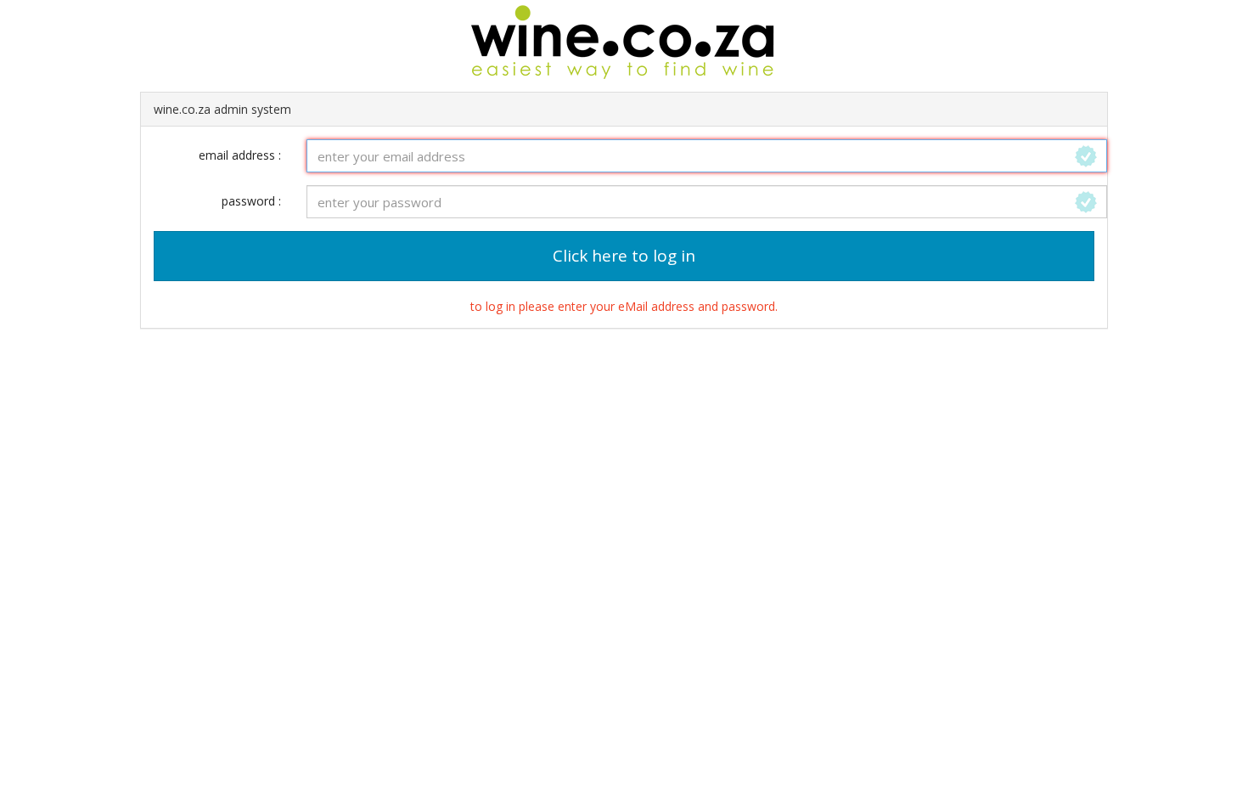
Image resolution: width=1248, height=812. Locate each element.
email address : (240, 155)
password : (251, 201)
